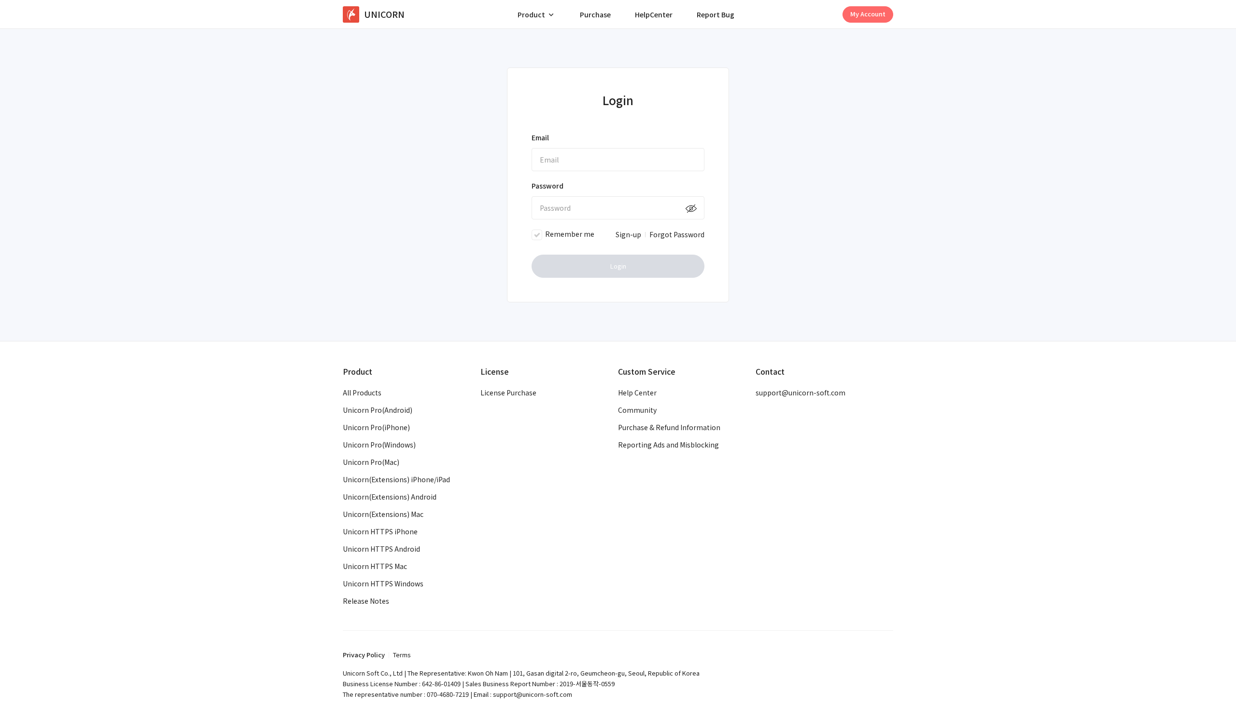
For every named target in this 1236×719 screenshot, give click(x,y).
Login (618, 266)
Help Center (637, 392)
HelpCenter (654, 14)
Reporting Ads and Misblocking (668, 444)
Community (637, 410)
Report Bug (715, 14)
